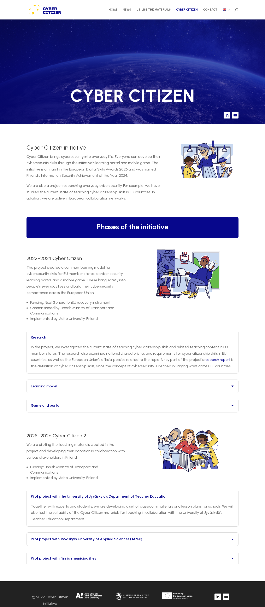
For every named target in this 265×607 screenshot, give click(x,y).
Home (113, 9)
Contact (210, 9)
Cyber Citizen (187, 9)
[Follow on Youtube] (235, 115)
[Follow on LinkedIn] (227, 115)
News (127, 9)
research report (217, 359)
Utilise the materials (153, 9)
